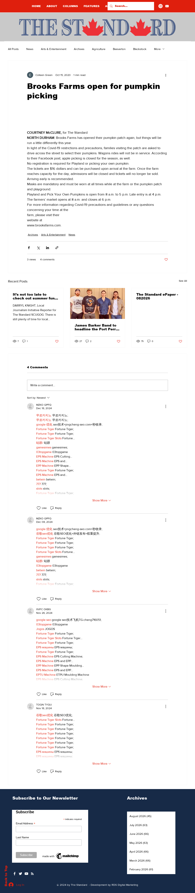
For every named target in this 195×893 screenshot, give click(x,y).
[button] (70, 6)
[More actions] (165, 75)
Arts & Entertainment (53, 49)
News (29, 49)
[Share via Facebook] (29, 247)
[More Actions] (165, 406)
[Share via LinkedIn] (47, 247)
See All (183, 280)
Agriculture (98, 49)
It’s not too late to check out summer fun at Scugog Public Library (34, 296)
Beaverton (119, 49)
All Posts (13, 49)
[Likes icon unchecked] (38, 508)
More (157, 49)
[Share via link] (57, 247)
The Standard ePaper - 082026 (157, 296)
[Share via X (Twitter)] (38, 247)
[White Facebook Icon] (14, 873)
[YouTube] (167, 6)
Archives (79, 49)
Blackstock (139, 49)
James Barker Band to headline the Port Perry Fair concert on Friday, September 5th (96, 327)
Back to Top (6, 876)
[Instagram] (160, 6)
